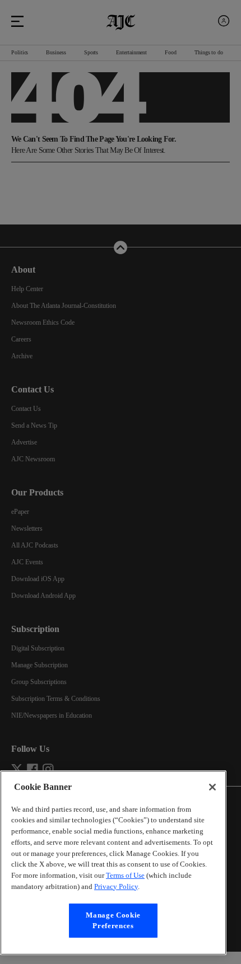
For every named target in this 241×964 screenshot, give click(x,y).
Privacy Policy (186, 886)
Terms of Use (178, 875)
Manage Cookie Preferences (113, 920)
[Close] (212, 776)
